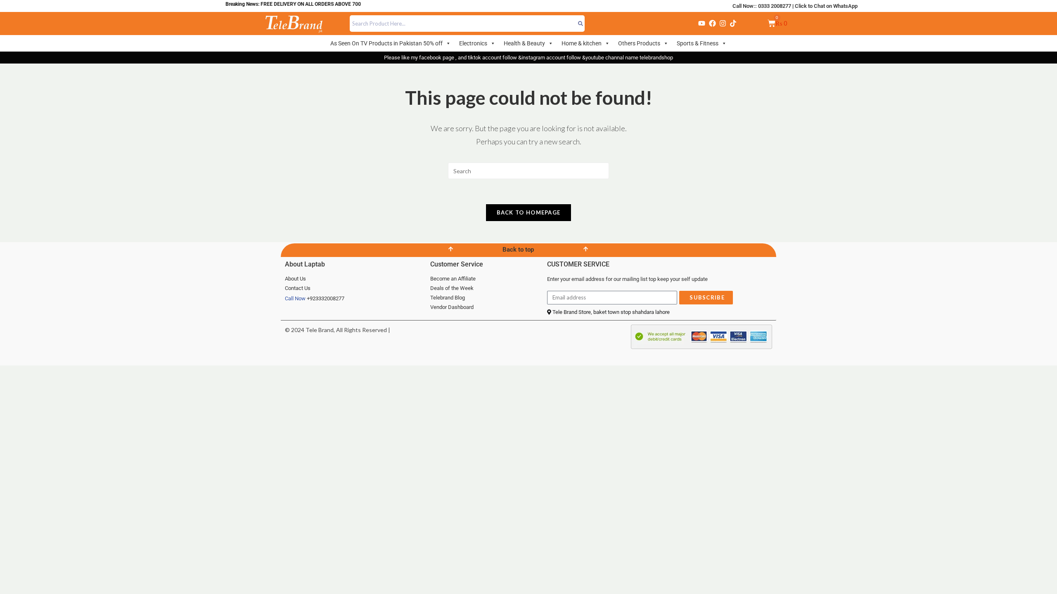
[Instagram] (722, 23)
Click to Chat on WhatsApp (826, 6)
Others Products (639, 43)
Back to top (518, 249)
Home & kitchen (582, 43)
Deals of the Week (452, 288)
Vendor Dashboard (452, 307)
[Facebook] (712, 23)
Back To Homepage (529, 212)
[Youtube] (702, 23)
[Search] (581, 23)
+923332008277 (325, 298)
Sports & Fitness (697, 43)
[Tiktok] (733, 23)
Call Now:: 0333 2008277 (761, 6)
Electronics (473, 43)
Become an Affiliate (453, 279)
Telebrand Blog (447, 298)
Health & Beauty (524, 43)
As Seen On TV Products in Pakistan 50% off (386, 43)
